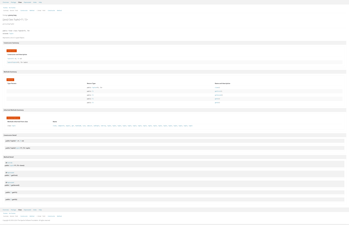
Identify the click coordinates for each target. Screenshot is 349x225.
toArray (103, 125)
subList (89, 125)
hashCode (78, 125)
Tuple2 (9, 58)
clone (216, 87)
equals (68, 125)
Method (32, 10)
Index (35, 2)
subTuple (96, 125)
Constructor (24, 10)
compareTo (61, 125)
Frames (5, 8)
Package (13, 2)
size (84, 125)
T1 (13, 58)
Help (40, 2)
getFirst (218, 91)
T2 (18, 58)
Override (9, 163)
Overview (6, 2)
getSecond (218, 95)
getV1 (216, 99)
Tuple (11, 33)
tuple (109, 125)
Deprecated (27, 2)
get (73, 125)
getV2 (216, 102)
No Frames (12, 8)
